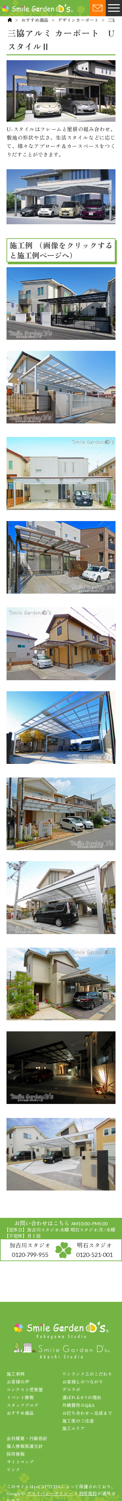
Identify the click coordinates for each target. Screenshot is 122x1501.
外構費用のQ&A (78, 1405)
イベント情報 (20, 1397)
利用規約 (88, 1493)
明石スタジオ (94, 1249)
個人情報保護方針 (25, 1446)
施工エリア (73, 1428)
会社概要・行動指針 (27, 1438)
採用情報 (16, 1454)
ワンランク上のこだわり (87, 1373)
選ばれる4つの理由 (81, 1397)
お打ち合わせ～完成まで (87, 1413)
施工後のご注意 (78, 1420)
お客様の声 (18, 1381)
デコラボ (71, 1389)
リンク (13, 1469)
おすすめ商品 (34, 20)
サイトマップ (20, 1461)
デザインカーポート (78, 20)
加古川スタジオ (29, 1249)
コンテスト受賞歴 (25, 1389)
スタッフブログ (22, 1405)
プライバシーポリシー (50, 1493)
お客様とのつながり (82, 1381)
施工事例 (16, 1373)
